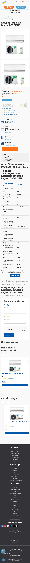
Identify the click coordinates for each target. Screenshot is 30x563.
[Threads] (16, 526)
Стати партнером (15, 476)
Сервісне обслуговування (11, 145)
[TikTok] (14, 526)
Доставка (15, 478)
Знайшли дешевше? (7, 108)
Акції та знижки (15, 457)
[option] (15, 73)
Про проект (15, 468)
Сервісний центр (15, 453)
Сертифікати (15, 455)
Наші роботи (15, 459)
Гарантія (15, 472)
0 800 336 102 (15, 11)
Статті (15, 461)
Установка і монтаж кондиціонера (15, 480)
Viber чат (16, 542)
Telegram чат (15, 540)
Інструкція (3, 344)
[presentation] (2, 354)
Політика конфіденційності (15, 559)
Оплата (15, 470)
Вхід (6, 304)
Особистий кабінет (15, 451)
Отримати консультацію (21, 7)
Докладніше (8, 123)
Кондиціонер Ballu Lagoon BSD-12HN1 (13, 373)
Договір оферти (15, 560)
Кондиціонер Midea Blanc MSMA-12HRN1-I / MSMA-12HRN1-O (14, 422)
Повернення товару (15, 474)
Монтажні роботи (9, 143)
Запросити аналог (10, 149)
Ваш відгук (8, 335)
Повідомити (15, 275)
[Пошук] (17, 2)
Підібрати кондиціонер (9, 7)
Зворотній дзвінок (15, 533)
